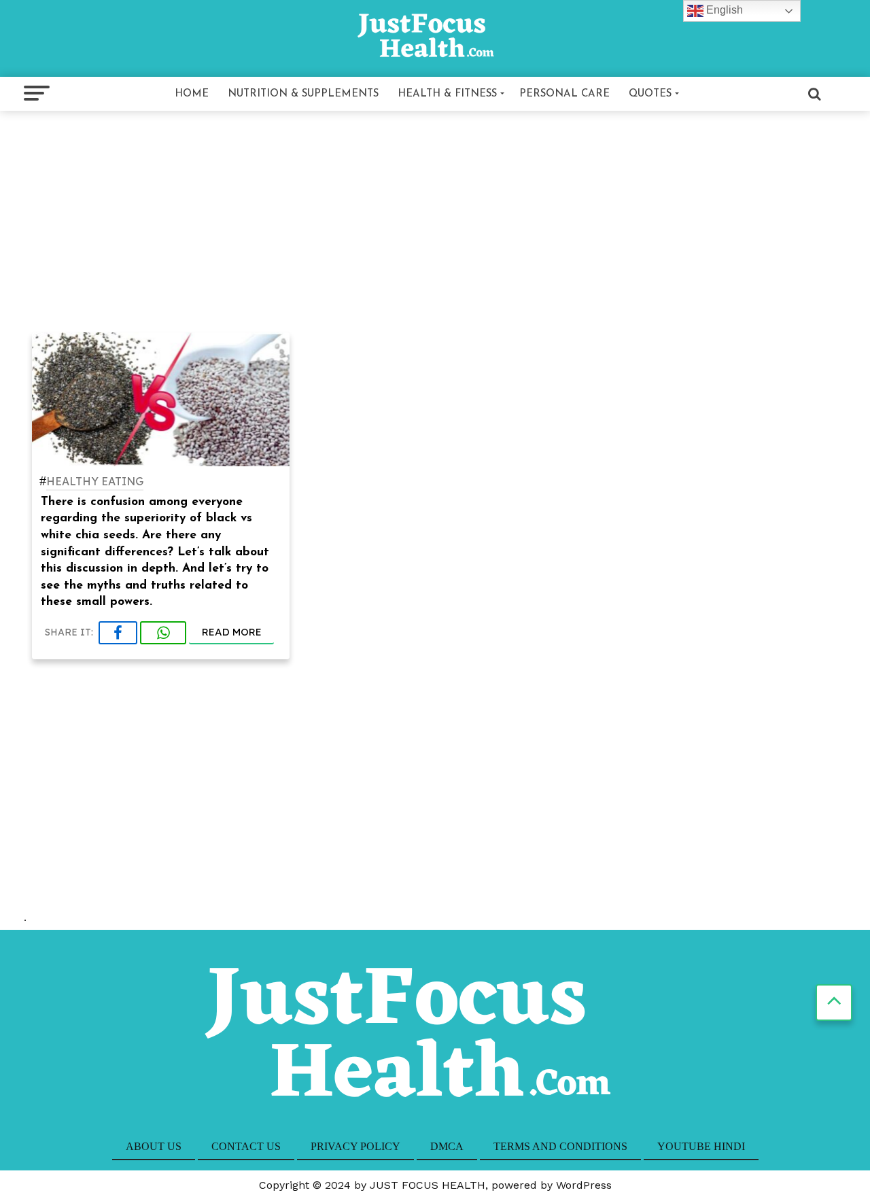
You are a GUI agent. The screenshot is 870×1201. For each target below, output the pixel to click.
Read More (232, 631)
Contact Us (246, 1146)
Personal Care (564, 94)
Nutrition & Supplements (303, 94)
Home (192, 94)
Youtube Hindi (701, 1146)
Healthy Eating (94, 482)
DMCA (447, 1146)
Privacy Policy (355, 1146)
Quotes (650, 94)
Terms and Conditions (560, 1146)
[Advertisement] (435, 219)
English (723, 10)
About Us (153, 1146)
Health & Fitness (447, 94)
